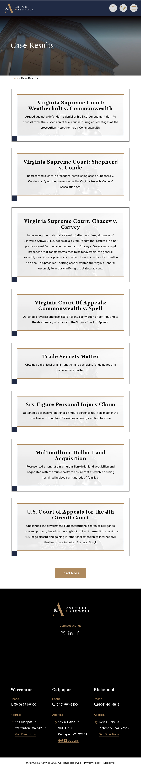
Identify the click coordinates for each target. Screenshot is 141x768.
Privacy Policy (92, 762)
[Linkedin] (70, 632)
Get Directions (25, 734)
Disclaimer (109, 762)
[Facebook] (78, 632)
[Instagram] (63, 632)
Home (14, 78)
